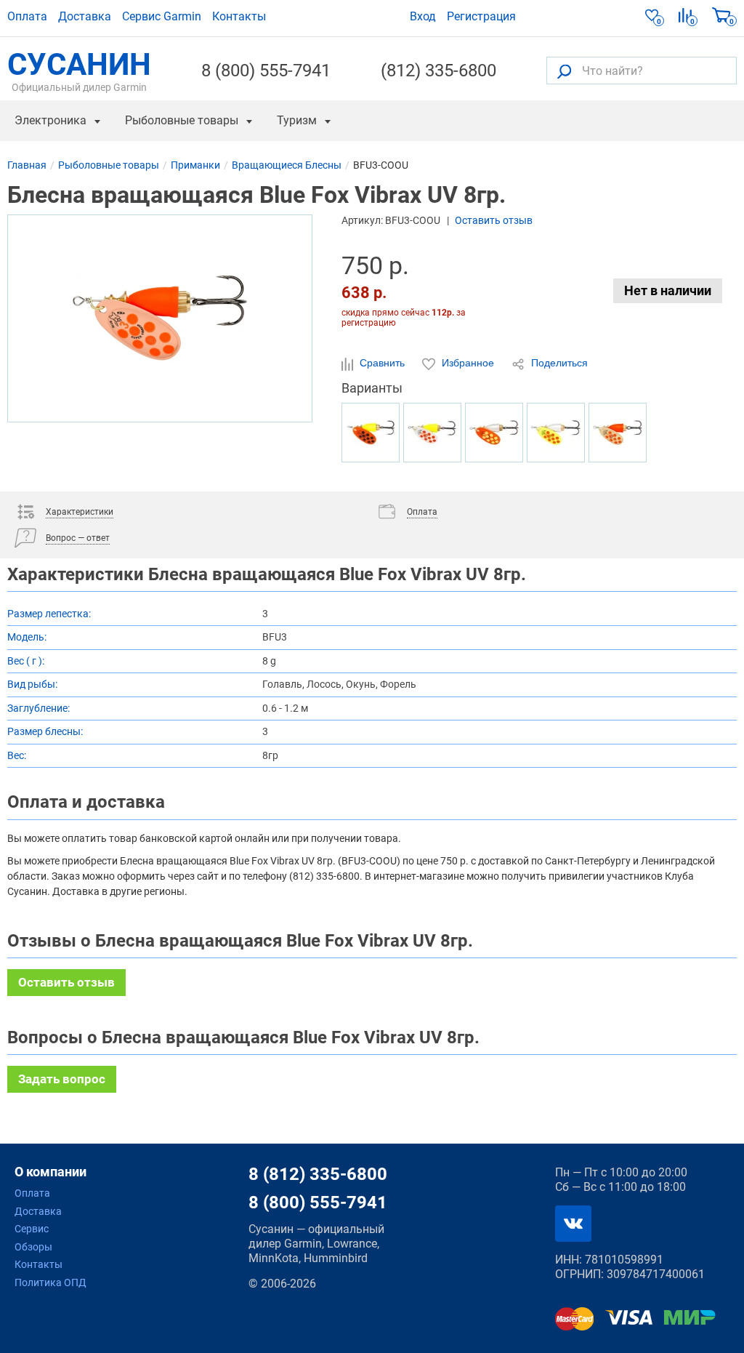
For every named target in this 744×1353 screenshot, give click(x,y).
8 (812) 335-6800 (317, 1174)
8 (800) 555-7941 (266, 70)
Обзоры (33, 1247)
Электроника (50, 120)
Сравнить (382, 363)
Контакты (239, 16)
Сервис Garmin (161, 16)
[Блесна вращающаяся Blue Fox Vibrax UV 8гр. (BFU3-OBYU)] (370, 432)
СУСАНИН (79, 70)
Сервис (32, 1228)
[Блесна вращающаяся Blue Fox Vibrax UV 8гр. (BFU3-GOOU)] (618, 432)
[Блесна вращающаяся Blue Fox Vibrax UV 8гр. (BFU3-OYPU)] (494, 432)
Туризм (297, 120)
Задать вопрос (61, 1079)
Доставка (84, 16)
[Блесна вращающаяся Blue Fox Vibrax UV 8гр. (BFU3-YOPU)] (556, 432)
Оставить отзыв (494, 220)
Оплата (27, 16)
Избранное (468, 363)
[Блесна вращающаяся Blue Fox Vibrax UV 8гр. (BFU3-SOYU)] (432, 432)
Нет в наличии (667, 290)
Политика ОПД (50, 1282)
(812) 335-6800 (438, 70)
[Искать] (564, 71)
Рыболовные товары (181, 120)
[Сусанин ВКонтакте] (573, 1223)
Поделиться (558, 363)
